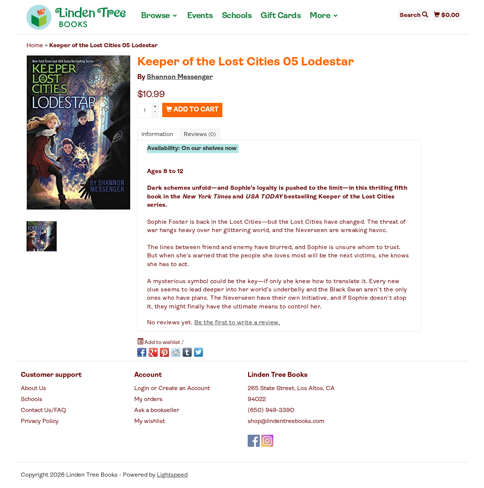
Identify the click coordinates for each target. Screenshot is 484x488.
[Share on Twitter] (198, 352)
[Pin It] (164, 352)
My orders (148, 400)
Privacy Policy (40, 421)
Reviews (200, 135)
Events (200, 16)
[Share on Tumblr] (187, 352)
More (324, 15)
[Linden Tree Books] (76, 20)
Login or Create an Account (172, 389)
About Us (33, 389)
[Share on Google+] (153, 352)
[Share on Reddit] (175, 352)
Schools (237, 16)
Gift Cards (281, 16)
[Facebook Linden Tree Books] (254, 441)
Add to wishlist (162, 342)
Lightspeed (172, 475)
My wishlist (149, 421)
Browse (159, 15)
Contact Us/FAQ (43, 410)
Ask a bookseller (156, 410)
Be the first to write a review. (237, 323)
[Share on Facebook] (141, 352)
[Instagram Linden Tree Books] (267, 441)
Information (157, 135)
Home (34, 46)
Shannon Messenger (180, 77)
